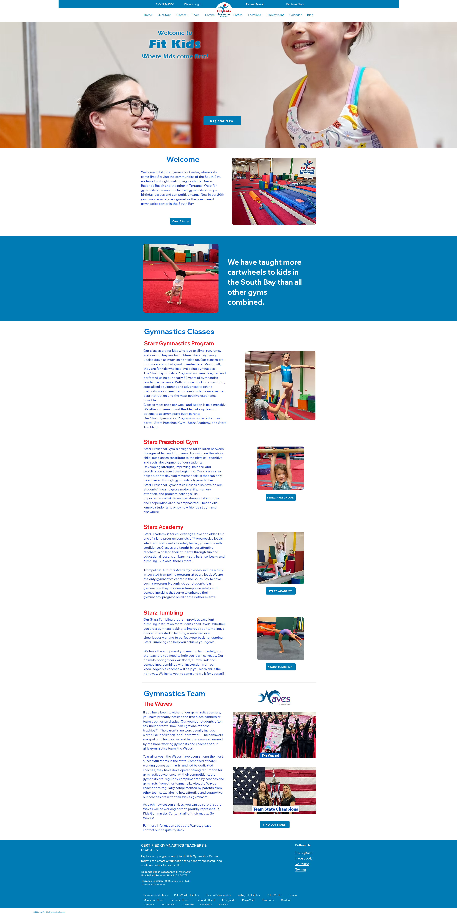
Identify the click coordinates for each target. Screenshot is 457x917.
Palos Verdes (274, 895)
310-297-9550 (164, 4)
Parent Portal (254, 4)
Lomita (292, 895)
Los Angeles (168, 904)
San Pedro (206, 904)
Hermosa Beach (179, 900)
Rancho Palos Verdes (218, 895)
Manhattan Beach (154, 900)
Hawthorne (268, 900)
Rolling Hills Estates (248, 895)
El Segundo (228, 900)
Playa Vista (248, 900)
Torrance (148, 904)
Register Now (295, 4)
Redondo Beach (206, 900)
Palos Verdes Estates (155, 895)
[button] (254, 14)
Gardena (286, 900)
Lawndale (188, 904)
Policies (223, 904)
